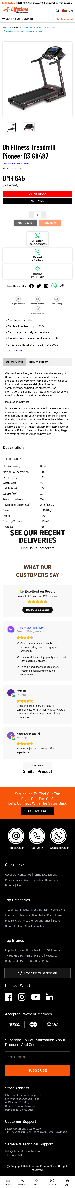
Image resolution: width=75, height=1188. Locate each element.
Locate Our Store (40, 973)
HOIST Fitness (51, 950)
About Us (10, 874)
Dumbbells (39, 915)
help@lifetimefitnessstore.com (23, 1151)
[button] (67, 10)
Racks (51, 915)
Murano (39, 955)
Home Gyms (58, 909)
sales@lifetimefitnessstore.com (24, 1128)
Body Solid (12, 961)
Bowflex (35, 961)
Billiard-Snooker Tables (30, 926)
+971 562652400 (37, 1132)
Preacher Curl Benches (37, 920)
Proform (47, 961)
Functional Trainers (19, 915)
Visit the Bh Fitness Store (16, 163)
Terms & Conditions (45, 874)
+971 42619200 (58, 1132)
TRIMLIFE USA (14, 955)
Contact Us (37, 811)
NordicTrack (33, 950)
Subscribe (37, 1070)
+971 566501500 (15, 1132)
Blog (19, 885)
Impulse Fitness (15, 950)
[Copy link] (62, 286)
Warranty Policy (33, 880)
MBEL (29, 955)
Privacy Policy (13, 880)
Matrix (24, 961)
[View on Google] (11, 692)
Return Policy (38, 361)
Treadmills (12, 909)
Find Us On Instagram (37, 548)
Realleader (52, 955)
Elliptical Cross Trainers (34, 909)
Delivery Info (14, 361)
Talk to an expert (65, 19)
